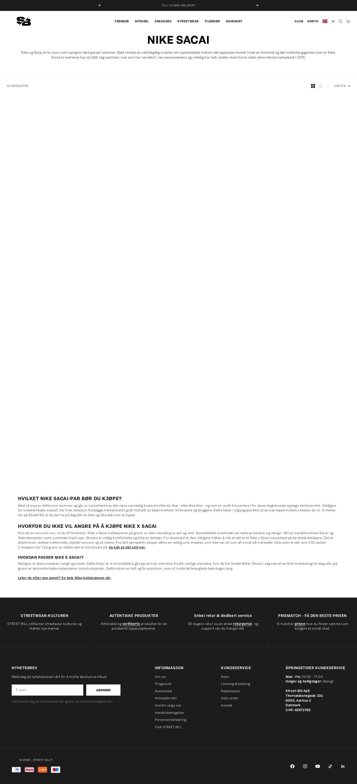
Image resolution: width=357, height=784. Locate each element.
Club (299, 21)
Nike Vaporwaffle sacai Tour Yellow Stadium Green (219, 464)
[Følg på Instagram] (305, 766)
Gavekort (234, 21)
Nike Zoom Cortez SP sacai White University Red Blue (43, 338)
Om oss (160, 677)
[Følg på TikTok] (330, 766)
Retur (225, 677)
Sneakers (163, 21)
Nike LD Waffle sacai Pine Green (297, 464)
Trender (121, 21)
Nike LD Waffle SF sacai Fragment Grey (36, 211)
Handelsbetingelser (169, 713)
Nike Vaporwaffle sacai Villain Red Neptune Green (129, 464)
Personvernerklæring (171, 720)
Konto (313, 21)
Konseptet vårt (166, 698)
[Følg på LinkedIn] (342, 766)
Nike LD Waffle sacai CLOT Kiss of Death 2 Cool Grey (41, 464)
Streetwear (187, 21)
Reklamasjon (230, 691)
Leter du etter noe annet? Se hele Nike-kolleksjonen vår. (64, 578)
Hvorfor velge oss (168, 705)
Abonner (103, 690)
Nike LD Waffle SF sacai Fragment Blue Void (129, 211)
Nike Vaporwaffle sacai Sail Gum (209, 211)
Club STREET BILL (168, 727)
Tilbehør (212, 21)
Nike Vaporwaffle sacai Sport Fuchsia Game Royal (308, 338)
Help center (229, 698)
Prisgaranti (163, 684)
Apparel (142, 21)
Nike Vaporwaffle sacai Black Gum (300, 211)
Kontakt (226, 705)
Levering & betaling (235, 684)
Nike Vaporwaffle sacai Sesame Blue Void (127, 338)
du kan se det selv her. (127, 547)
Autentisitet (163, 691)
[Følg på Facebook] (292, 766)
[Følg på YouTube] (317, 766)
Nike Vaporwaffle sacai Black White (212, 338)
